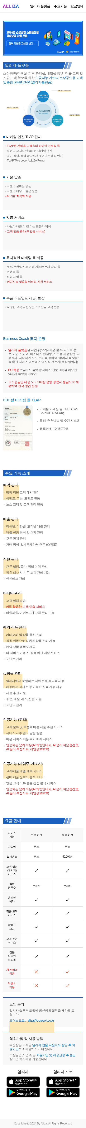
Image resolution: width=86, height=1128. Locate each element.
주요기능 (60, 6)
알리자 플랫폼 (40, 6)
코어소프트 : (31, 1020)
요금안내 (77, 6)
